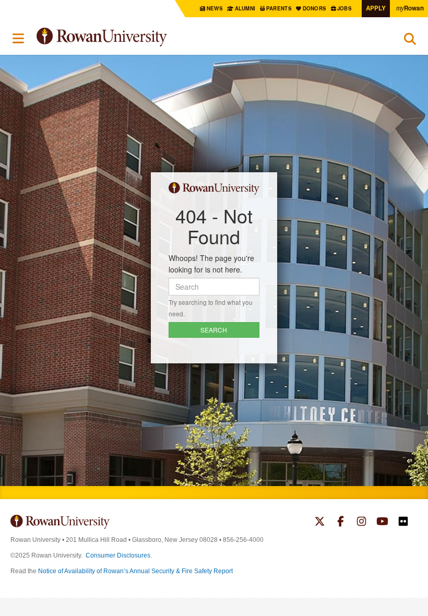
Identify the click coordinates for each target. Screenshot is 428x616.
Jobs (345, 8)
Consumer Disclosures (118, 555)
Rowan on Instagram (361, 522)
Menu (18, 39)
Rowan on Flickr (403, 522)
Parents (280, 8)
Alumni (245, 8)
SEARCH (213, 329)
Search (410, 41)
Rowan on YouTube (382, 522)
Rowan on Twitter (319, 522)
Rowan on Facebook (340, 522)
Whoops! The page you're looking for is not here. (211, 264)
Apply (376, 8)
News (215, 8)
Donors (315, 8)
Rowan (410, 8)
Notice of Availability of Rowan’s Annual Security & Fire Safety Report (135, 571)
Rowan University (128, 37)
